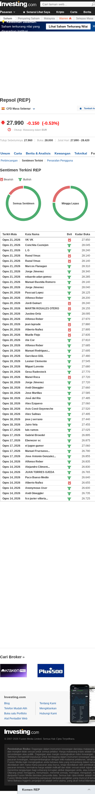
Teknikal (80, 153)
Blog (7, 703)
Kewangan (62, 153)
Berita (87, 12)
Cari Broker (11, 657)
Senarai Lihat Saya (38, 12)
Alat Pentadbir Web (15, 718)
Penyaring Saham (29, 18)
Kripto (60, 12)
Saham (7, 18)
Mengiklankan (48, 708)
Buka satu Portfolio (15, 713)
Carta (73, 12)
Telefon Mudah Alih (15, 708)
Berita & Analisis (38, 153)
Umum (5, 153)
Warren (64, 18)
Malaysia (49, 18)
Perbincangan (9, 160)
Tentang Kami (48, 703)
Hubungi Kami (48, 713)
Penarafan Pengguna (60, 160)
